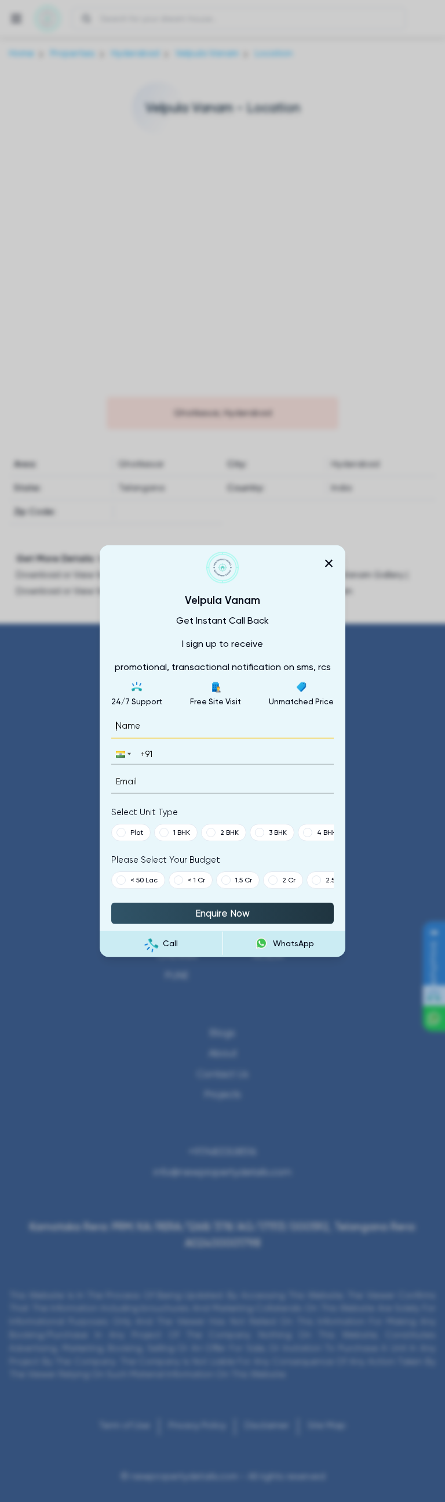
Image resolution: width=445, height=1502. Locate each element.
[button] (122, 754)
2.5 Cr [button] (335, 880)
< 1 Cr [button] (196, 880)
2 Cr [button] (289, 880)
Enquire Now (222, 913)
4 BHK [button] (326, 832)
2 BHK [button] (229, 832)
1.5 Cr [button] (243, 880)
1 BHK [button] (181, 832)
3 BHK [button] (278, 832)
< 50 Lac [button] (144, 880)
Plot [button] (136, 832)
